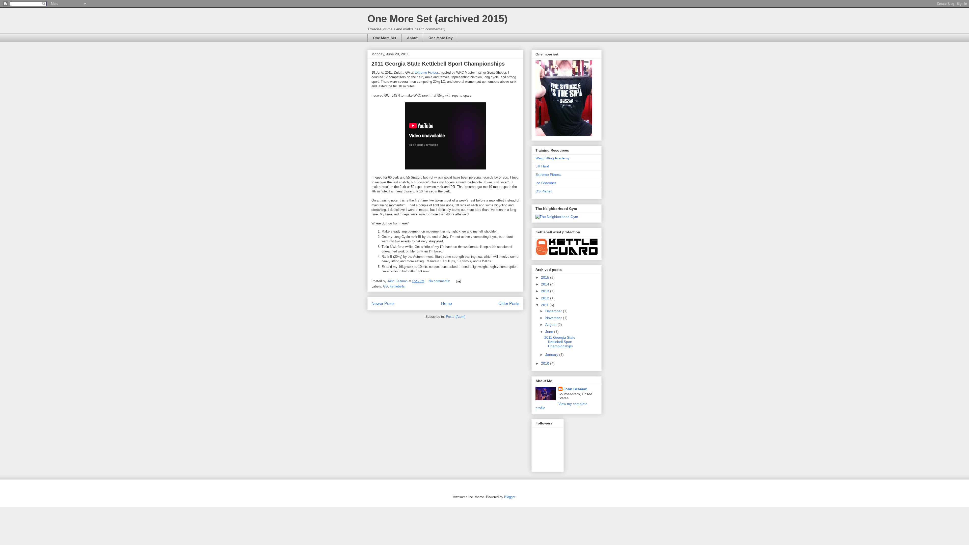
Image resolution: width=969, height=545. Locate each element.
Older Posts (508, 303)
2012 (545, 298)
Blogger (509, 497)
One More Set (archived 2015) (437, 18)
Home (446, 303)
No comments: (440, 281)
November (554, 318)
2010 (545, 363)
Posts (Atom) (455, 317)
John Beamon (575, 389)
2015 (545, 277)
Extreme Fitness (427, 72)
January (552, 355)
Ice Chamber (545, 183)
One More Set (384, 38)
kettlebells (397, 286)
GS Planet (543, 191)
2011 (545, 305)
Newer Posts (382, 303)
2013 (545, 291)
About (412, 38)
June (549, 332)
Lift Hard (542, 166)
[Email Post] (458, 281)
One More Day (440, 38)
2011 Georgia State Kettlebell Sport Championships (438, 64)
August (551, 325)
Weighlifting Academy (552, 158)
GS (385, 286)
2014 (545, 284)
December (554, 311)
